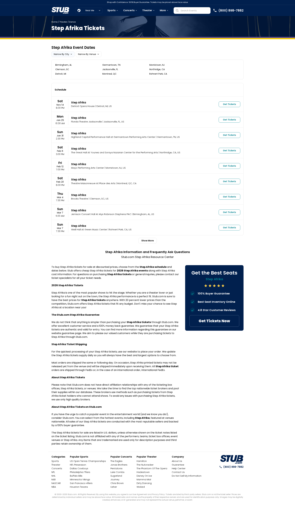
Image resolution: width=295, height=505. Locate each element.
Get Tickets (229, 104)
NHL (53, 475)
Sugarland (116, 475)
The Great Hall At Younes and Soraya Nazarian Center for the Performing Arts (114, 152)
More (163, 10)
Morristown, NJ (157, 64)
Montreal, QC (109, 73)
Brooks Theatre (79, 198)
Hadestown (143, 472)
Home (54, 21)
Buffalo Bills (76, 475)
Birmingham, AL (63, 64)
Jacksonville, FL (110, 69)
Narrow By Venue (87, 54)
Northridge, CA (157, 69)
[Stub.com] (60, 10)
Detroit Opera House (83, 106)
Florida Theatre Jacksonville (86, 121)
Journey (114, 479)
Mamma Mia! (144, 479)
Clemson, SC (62, 69)
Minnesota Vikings (80, 479)
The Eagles (116, 461)
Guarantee (178, 464)
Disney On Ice (144, 475)
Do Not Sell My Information (186, 475)
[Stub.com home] (232, 459)
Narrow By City (61, 54)
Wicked (141, 486)
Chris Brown (117, 483)
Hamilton (142, 461)
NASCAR (56, 483)
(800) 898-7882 (233, 467)
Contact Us (178, 472)
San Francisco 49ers (81, 483)
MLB (53, 479)
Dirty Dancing (144, 483)
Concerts (129, 10)
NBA (53, 486)
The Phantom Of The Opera (152, 468)
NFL (53, 472)
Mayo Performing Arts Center (87, 167)
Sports (111, 10)
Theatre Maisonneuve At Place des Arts (93, 183)
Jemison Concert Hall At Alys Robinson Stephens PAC (101, 214)
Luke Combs (117, 472)
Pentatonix (116, 468)
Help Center (178, 468)
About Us (177, 461)
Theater (147, 10)
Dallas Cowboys (79, 468)
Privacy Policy (158, 494)
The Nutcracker (145, 464)
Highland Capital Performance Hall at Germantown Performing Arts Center (113, 137)
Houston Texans (79, 486)
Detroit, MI (60, 73)
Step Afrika (78, 102)
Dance (72, 21)
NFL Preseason (78, 464)
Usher (113, 486)
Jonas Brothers (118, 464)
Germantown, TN (111, 64)
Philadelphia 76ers (80, 472)
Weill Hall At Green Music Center (89, 229)
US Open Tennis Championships (88, 461)
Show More (147, 240)
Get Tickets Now (214, 320)
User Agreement (139, 494)
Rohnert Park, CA (158, 73)
